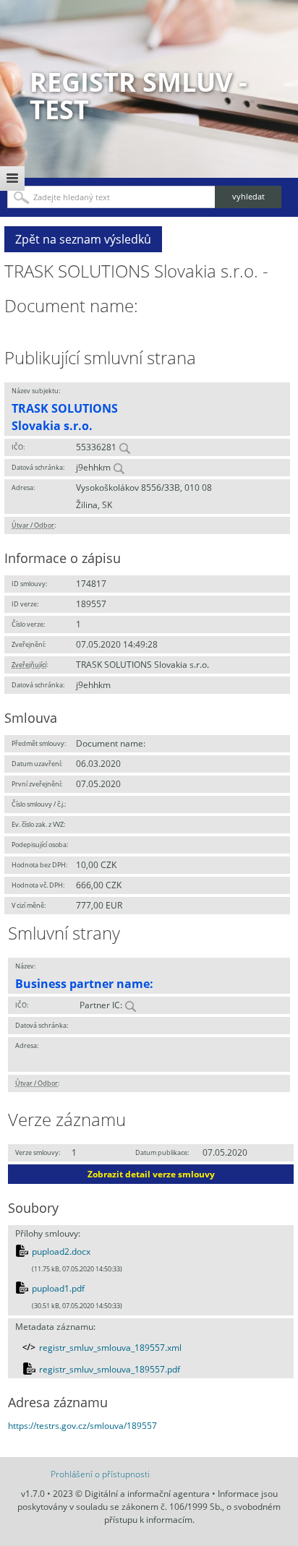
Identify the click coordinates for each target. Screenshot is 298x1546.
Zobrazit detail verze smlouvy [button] (151, 1174)
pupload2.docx (61, 1251)
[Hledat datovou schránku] (118, 467)
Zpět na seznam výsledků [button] (83, 239)
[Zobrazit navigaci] (12, 178)
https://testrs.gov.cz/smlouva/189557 (82, 1426)
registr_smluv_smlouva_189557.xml (110, 1347)
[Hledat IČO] (124, 447)
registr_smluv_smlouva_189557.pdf (109, 1369)
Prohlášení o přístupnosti (100, 1474)
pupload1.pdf (58, 1288)
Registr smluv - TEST (138, 95)
